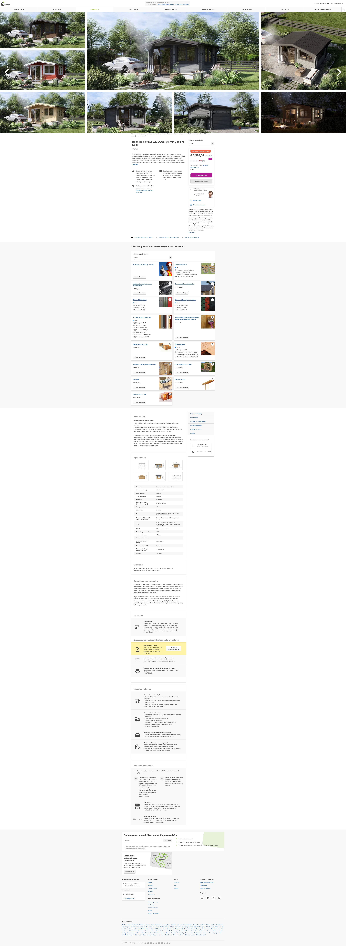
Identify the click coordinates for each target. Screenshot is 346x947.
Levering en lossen (195, 429)
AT (164, 943)
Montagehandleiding (196, 425)
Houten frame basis (181, 264)
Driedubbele (194, 931)
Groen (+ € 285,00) (182, 305)
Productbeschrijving (196, 414)
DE (151, 943)
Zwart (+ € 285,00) (182, 310)
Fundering (151, 905)
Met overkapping (183, 927)
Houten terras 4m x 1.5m (140, 344)
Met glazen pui (216, 927)
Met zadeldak (164, 927)
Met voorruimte (147, 935)
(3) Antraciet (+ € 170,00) (141, 330)
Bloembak (136, 379)
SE (162, 943)
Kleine (147, 925)
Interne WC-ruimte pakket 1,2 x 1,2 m (144, 364)
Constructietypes (153, 907)
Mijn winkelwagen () (337, 3)
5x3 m (126, 929)
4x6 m (142, 933)
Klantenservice (324, 3)
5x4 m (126, 931)
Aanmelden (167, 840)
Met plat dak (173, 927)
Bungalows (167, 925)
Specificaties (194, 417)
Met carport (216, 931)
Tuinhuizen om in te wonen (137, 927)
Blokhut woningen (160, 929)
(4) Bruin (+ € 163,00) (140, 327)
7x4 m (135, 929)
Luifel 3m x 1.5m (180, 379)
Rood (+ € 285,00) (182, 307)
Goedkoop (125, 927)
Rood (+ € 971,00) (139, 305)
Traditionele (135, 925)
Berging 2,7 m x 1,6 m (139, 394)
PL (167, 943)
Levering (150, 885)
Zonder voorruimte (158, 935)
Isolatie (150, 910)
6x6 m (152, 933)
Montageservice (152, 888)
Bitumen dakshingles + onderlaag (185, 300)
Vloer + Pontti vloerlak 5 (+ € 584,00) (187, 356)
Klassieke (196, 925)
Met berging (200, 927)
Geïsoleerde (219, 925)
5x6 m (147, 933)
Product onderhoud (153, 913)
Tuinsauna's (138, 935)
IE (169, 943)
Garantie (150, 891)
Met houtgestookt (201, 935)
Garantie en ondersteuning (198, 421)
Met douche (168, 935)
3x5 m (137, 933)
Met (222, 931)
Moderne (142, 925)
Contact (316, 3)
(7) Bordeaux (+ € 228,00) (141, 337)
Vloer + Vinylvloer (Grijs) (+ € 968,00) (187, 352)
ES (156, 943)
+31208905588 (152, 4)
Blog (175, 885)
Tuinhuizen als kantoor (152, 927)
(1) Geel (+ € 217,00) (140, 323)
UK (145, 943)
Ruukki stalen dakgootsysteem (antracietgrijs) (142, 284)
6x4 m (131, 929)
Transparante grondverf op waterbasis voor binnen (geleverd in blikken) (187, 318)
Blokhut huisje (186, 929)
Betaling (192, 433)
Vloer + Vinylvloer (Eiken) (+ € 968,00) (187, 354)
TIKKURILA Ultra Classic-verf (142, 317)
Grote (152, 925)
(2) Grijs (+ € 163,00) (140, 325)
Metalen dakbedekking (140, 300)
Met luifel (208, 927)
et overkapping (190, 935)
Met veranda (180, 925)
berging (124, 933)
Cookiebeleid (203, 885)
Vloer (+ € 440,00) (182, 350)
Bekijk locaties (129, 871)
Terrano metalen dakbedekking (184, 284)
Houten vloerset (180, 344)
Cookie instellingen (205, 888)
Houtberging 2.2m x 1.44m (183, 364)
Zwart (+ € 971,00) (139, 310)
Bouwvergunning (153, 902)
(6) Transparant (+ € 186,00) (142, 334)
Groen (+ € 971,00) (139, 307)
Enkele (181, 931)
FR (148, 943)
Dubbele (187, 931)
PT (159, 943)
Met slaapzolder (215, 929)
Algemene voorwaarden (207, 882)
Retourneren (151, 894)
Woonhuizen (158, 925)
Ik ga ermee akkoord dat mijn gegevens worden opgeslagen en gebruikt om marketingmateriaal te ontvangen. (148, 847)
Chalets (173, 925)
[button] (141, 465)
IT (153, 943)
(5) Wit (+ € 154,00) (139, 332)
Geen (178, 268)
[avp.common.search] (343, 9)
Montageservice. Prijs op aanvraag (143, 264)
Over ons (176, 882)
